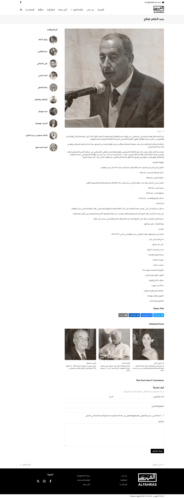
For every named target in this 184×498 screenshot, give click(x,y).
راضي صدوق (91, 363)
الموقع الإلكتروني (157, 406)
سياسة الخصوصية (83, 476)
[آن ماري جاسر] (148, 344)
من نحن (124, 476)
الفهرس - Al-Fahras (151, 496)
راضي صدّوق (158, 465)
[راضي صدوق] (80, 344)
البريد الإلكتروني (158, 397)
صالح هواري (26, 465)
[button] (21, 10)
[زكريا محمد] (114, 344)
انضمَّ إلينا (123, 480)
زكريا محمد (126, 363)
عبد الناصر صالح (158, 136)
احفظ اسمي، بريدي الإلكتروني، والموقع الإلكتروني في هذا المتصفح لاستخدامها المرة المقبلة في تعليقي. (123, 416)
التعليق (161, 421)
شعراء (159, 131)
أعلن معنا (86, 484)
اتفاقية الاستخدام (83, 480)
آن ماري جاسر (159, 363)
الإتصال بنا (123, 484)
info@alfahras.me (152, 2)
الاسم (110, 397)
